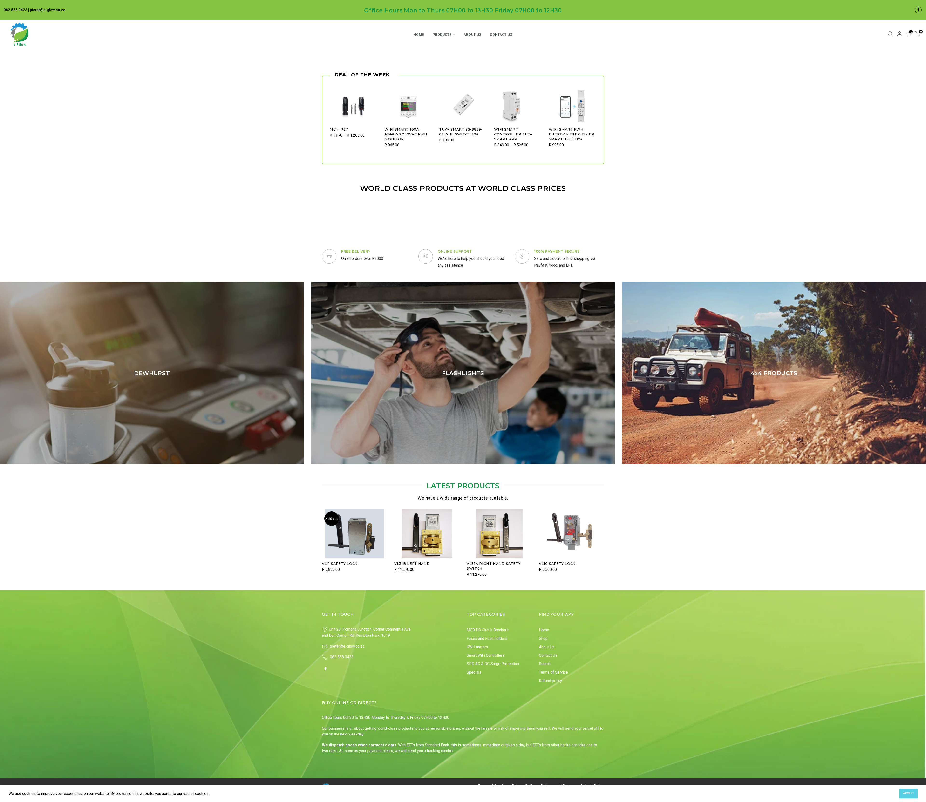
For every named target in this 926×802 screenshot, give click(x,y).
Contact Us (548, 655)
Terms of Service (553, 672)
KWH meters (477, 647)
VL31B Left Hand (412, 563)
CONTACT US (501, 35)
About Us (546, 647)
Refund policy (550, 680)
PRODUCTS (442, 35)
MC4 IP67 (339, 129)
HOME (419, 35)
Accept (908, 793)
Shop (543, 638)
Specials (474, 672)
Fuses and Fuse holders (487, 638)
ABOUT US (473, 35)
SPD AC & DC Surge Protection (493, 664)
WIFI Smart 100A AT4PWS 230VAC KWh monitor (405, 134)
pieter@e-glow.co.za (347, 646)
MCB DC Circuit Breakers (488, 630)
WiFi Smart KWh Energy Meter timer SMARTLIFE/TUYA (571, 134)
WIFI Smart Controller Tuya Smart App (513, 134)
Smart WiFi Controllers (485, 655)
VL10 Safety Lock (557, 563)
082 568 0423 (342, 657)
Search (545, 664)
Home (544, 630)
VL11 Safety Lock (339, 563)
